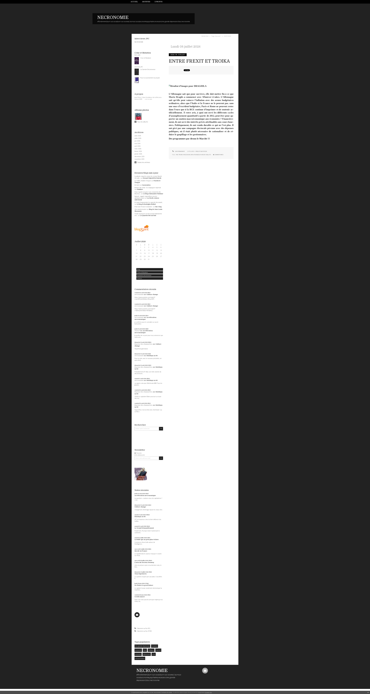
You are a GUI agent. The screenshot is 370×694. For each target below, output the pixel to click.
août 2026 (138, 136)
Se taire (137, 185)
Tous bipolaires (141, 574)
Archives (146, 2)
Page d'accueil (215, 36)
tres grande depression (142, 646)
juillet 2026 (138, 138)
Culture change (152, 294)
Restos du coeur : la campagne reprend (148, 187)
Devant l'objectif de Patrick (152, 178)
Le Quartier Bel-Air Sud (148, 215)
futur (144, 650)
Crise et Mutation (142, 272)
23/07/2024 (227, 36)
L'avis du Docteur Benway (144, 562)
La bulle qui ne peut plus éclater (147, 539)
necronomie (139, 294)
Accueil (134, 2)
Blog (138, 269)
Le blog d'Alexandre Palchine (153, 193)
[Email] (137, 614)
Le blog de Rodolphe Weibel (146, 204)
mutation (154, 646)
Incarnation (146, 185)
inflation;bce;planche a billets (201, 154)
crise (153, 654)
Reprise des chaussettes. (143, 344)
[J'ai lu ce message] (368, 692)
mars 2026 (138, 149)
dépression (146, 654)
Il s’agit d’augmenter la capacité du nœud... (149, 202)
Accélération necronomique (145, 318)
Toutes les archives (143, 162)
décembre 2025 (139, 156)
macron (158, 650)
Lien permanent (180, 151)
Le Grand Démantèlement (144, 528)
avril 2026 (137, 146)
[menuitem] (135, 2)
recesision (186, 154)
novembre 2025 (139, 159)
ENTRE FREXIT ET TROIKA (199, 61)
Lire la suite (148, 99)
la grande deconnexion (144, 275)
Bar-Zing (158, 206)
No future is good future (144, 585)
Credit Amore (140, 597)
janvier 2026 (138, 154)
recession (138, 654)
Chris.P (137, 331)
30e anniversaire (140, 209)
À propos (158, 2)
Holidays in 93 (152, 355)
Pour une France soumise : (144, 206)
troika (181, 154)
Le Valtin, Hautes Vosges (143, 180)
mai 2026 (137, 143)
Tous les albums (142, 122)
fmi (177, 154)
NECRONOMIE (113, 17)
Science (139, 278)
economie (138, 650)
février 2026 (138, 151)
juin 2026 (137, 141)
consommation (140, 658)
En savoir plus (208, 692)
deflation (151, 650)
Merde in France (141, 551)
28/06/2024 (204, 36)
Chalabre (140, 189)
